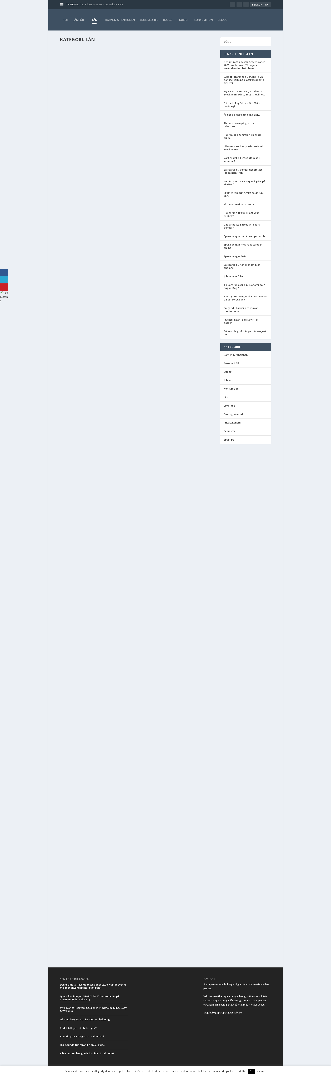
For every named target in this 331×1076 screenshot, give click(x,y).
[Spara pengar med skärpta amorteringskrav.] (118, 923)
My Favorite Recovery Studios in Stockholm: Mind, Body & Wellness (244, 93)
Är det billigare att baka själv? (242, 114)
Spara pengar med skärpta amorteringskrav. (99, 931)
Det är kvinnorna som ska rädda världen (102, 4)
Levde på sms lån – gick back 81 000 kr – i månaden (103, 642)
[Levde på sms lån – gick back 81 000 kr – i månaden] (133, 588)
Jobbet (184, 20)
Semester (229, 431)
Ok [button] (251, 1071)
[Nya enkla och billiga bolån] (133, 720)
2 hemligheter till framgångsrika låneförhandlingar (107, 813)
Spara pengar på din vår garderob (244, 236)
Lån (94, 20)
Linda (69, 135)
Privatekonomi (232, 422)
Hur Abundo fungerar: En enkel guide (242, 136)
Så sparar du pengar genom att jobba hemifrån (243, 171)
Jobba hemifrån (233, 276)
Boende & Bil (149, 20)
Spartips (229, 439)
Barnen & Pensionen (120, 20)
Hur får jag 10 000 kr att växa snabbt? (241, 214)
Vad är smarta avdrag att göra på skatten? (244, 183)
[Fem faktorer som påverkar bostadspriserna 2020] (133, 460)
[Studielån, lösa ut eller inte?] (133, 270)
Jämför (79, 20)
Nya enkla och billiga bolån (86, 774)
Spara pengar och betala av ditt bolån (95, 892)
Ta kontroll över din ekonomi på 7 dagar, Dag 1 (244, 286)
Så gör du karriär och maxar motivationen (241, 309)
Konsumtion (203, 20)
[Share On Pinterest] (4, 287)
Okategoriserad (233, 414)
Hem (65, 20)
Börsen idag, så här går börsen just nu (245, 333)
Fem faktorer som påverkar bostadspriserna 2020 (103, 510)
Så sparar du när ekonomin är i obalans (242, 266)
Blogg (222, 20)
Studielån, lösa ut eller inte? (87, 385)
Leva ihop (229, 405)
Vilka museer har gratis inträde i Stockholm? (243, 148)
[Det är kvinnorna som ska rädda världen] (117, 845)
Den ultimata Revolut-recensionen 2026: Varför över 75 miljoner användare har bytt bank (244, 65)
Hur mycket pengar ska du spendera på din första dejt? (246, 298)
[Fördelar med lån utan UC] (120, 84)
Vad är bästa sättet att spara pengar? (242, 226)
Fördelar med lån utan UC (84, 130)
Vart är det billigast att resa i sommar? (242, 159)
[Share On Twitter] (4, 279)
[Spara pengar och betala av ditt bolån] (112, 885)
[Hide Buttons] (4, 301)
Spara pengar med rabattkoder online (243, 246)
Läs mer (71, 149)
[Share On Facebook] (4, 272)
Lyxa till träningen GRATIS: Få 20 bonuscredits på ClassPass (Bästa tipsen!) (244, 80)
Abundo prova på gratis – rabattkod (239, 124)
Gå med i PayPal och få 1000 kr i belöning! (243, 104)
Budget (168, 20)
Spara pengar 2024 (235, 256)
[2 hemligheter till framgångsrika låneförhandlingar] (116, 806)
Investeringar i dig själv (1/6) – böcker (242, 321)
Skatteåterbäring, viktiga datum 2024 (244, 194)
